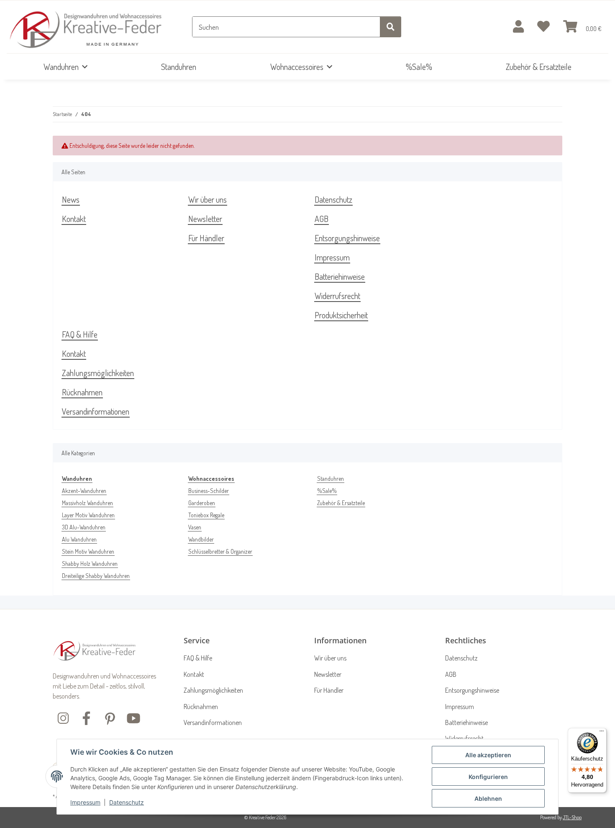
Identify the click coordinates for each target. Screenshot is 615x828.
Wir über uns (207, 199)
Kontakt (74, 218)
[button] (518, 27)
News (70, 199)
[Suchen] (390, 26)
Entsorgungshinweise (347, 237)
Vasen (194, 527)
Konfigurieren (488, 776)
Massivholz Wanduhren (87, 502)
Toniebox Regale (206, 514)
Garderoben (201, 502)
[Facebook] (86, 717)
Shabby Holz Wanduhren (90, 563)
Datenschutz (126, 802)
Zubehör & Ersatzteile (341, 502)
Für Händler (206, 237)
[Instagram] (63, 717)
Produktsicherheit (341, 315)
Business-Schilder (208, 490)
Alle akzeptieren (488, 754)
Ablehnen (488, 798)
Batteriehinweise (340, 276)
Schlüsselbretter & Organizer (220, 551)
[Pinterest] (110, 717)
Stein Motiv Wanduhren (88, 551)
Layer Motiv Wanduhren (88, 514)
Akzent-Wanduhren (84, 490)
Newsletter (205, 218)
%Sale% (327, 490)
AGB (321, 218)
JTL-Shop (572, 817)
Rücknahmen (82, 392)
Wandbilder (201, 539)
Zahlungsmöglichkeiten (98, 372)
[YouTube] (133, 717)
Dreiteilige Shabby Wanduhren (96, 575)
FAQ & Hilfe (79, 334)
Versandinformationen (95, 411)
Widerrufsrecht (337, 295)
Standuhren (330, 478)
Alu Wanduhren (79, 539)
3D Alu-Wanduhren (83, 527)
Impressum (85, 802)
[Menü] (602, 733)
